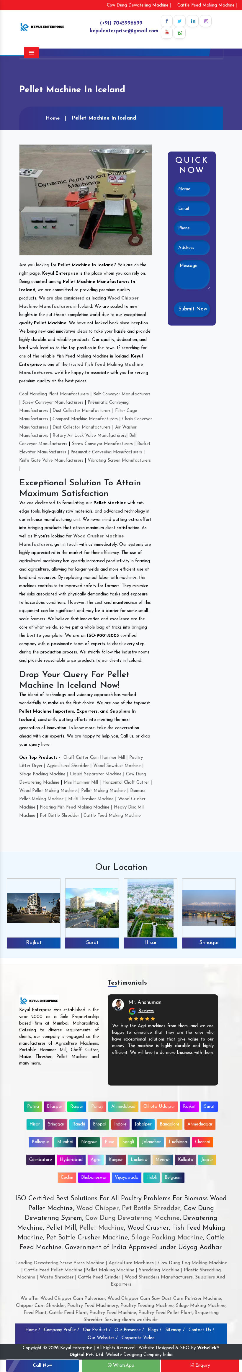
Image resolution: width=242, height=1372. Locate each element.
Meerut (163, 1160)
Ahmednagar (199, 1124)
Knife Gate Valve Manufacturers (51, 460)
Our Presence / (129, 1330)
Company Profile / (61, 1330)
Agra (96, 1160)
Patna (33, 1106)
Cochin (67, 1177)
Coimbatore (40, 1160)
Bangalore (169, 1124)
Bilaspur (54, 1106)
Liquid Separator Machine (96, 774)
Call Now (42, 1365)
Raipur (76, 1106)
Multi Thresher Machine (91, 799)
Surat (92, 943)
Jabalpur (143, 1124)
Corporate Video (138, 1338)
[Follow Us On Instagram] (206, 21)
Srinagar (209, 943)
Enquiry (202, 1365)
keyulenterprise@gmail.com (124, 30)
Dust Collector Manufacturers (82, 411)
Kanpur (116, 1160)
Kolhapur (40, 1142)
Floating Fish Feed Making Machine (74, 807)
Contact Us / (201, 1330)
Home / (32, 1330)
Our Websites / (103, 1338)
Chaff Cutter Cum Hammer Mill (94, 758)
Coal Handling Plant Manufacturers (54, 394)
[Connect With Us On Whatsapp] (180, 33)
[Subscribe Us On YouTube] (167, 33)
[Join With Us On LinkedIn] (193, 21)
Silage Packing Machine (42, 774)
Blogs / (154, 1330)
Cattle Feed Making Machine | (207, 5)
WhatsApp (123, 1365)
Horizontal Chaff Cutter (125, 782)
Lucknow (139, 1160)
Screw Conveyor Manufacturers (52, 402)
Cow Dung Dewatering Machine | (139, 5)
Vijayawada (126, 1177)
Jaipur (207, 1160)
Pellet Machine (101, 1228)
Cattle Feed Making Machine (112, 816)
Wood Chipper (97, 1208)
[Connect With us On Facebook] (167, 21)
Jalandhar (151, 1142)
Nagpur (89, 1142)
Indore (120, 1124)
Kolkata (185, 1160)
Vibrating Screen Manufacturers (119, 460)
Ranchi (78, 1124)
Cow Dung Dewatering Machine (131, 1218)
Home (53, 118)
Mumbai (65, 1142)
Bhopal (99, 1124)
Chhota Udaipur (159, 1106)
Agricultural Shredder (68, 766)
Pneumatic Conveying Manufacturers (106, 452)
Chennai (202, 1142)
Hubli (151, 1177)
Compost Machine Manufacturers (85, 419)
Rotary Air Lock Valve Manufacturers (89, 436)
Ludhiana (178, 1142)
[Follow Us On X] (180, 21)
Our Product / (97, 1330)
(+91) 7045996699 (121, 23)
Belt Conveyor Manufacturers (122, 394)
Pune (109, 1142)
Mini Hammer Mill (81, 782)
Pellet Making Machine (103, 791)
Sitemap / (175, 1330)
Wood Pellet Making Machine (48, 791)
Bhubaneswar (94, 1177)
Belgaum (173, 1177)
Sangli (128, 1142)
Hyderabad (71, 1160)
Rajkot (34, 943)
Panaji (97, 1106)
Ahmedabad (123, 1106)
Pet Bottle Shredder (59, 816)
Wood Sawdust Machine (117, 766)
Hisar (150, 943)
